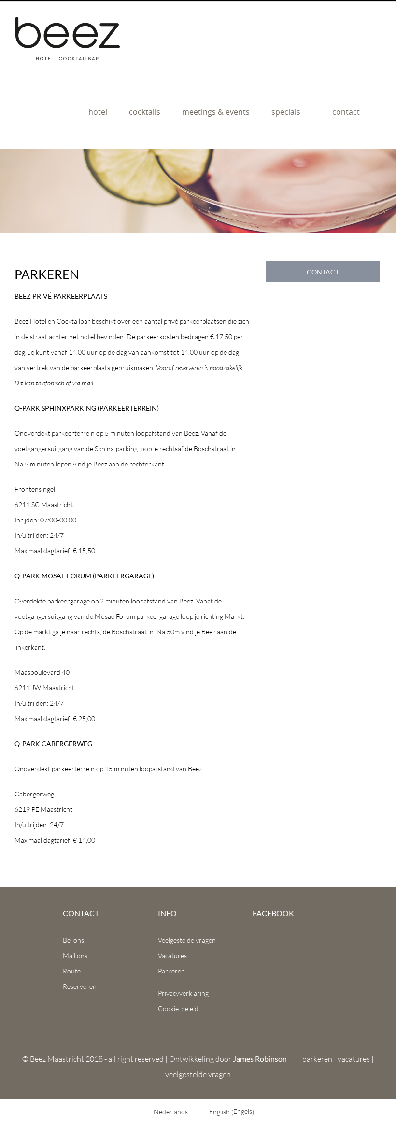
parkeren (317, 1059)
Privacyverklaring (183, 993)
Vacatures (172, 955)
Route (72, 971)
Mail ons (75, 955)
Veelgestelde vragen (187, 940)
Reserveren (80, 986)
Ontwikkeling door (228, 1059)
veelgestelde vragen (198, 1074)
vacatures (354, 1059)
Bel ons (73, 940)
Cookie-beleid (178, 1008)
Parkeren (171, 971)
